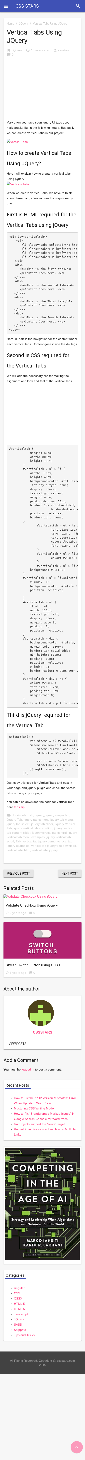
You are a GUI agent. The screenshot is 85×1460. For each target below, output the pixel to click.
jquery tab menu (61, 819)
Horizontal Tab (23, 815)
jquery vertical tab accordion (33, 828)
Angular (19, 1288)
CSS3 (18, 1298)
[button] (6, 6)
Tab (18, 841)
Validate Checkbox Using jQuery (32, 905)
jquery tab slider (42, 824)
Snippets (20, 1329)
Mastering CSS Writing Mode (34, 1108)
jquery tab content (36, 819)
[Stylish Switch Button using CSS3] (42, 940)
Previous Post (18, 873)
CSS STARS (27, 6)
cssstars (64, 50)
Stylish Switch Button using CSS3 (33, 965)
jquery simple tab (57, 815)
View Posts (17, 1044)
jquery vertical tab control (49, 832)
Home (10, 23)
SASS (18, 1324)
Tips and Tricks (24, 1335)
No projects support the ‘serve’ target (39, 1124)
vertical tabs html (18, 850)
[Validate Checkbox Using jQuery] (42, 896)
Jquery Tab (14, 819)
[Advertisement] (42, 90)
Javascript (21, 1314)
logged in (28, 1069)
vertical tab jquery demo (39, 841)
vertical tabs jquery (45, 850)
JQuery (23, 23)
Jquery (39, 815)
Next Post (70, 873)
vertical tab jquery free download (53, 845)
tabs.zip (19, 807)
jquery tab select (18, 824)
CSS (17, 1293)
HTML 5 (19, 1303)
